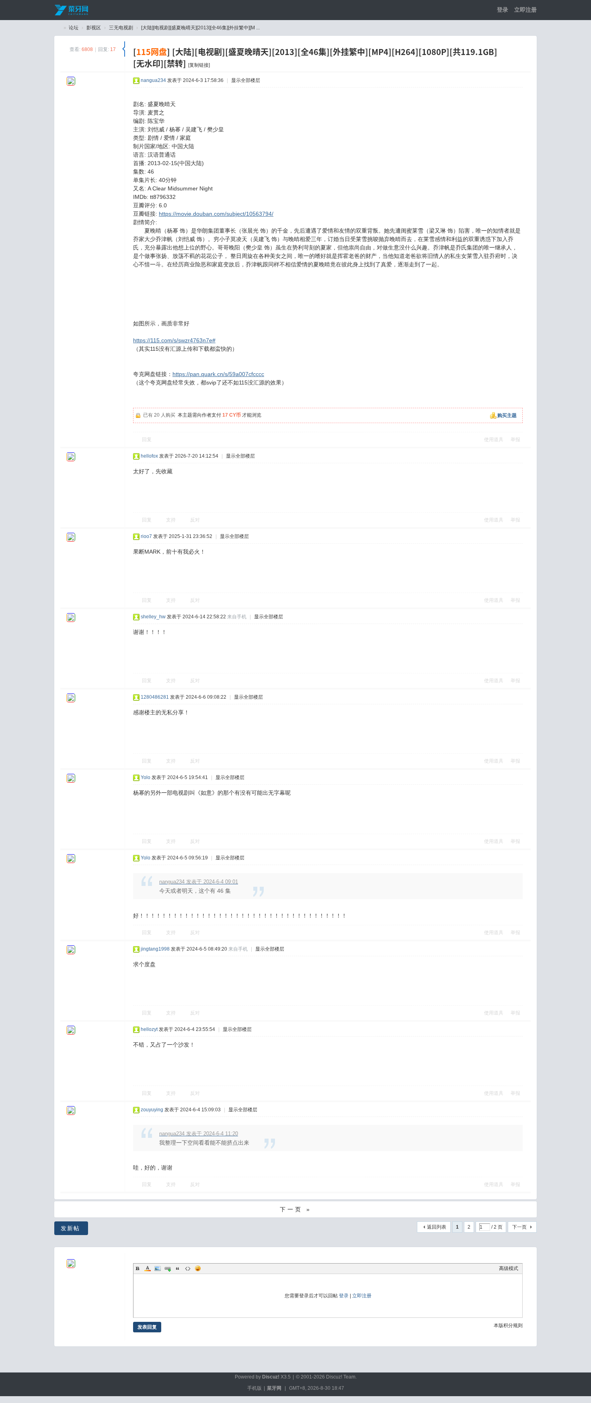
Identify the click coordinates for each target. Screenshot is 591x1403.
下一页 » (296, 1209)
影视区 (93, 28)
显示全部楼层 (245, 80)
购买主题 (507, 415)
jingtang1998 (155, 949)
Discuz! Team (340, 1377)
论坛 (73, 28)
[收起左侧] (123, 49)
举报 (515, 439)
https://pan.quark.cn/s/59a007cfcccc (218, 374)
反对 (195, 520)
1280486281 (155, 697)
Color (148, 1268)
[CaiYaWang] (72, 9)
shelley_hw (153, 617)
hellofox (149, 456)
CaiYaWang (57, 28)
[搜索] (458, 9)
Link (168, 1268)
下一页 (519, 1227)
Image (158, 1268)
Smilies (198, 1268)
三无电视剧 (121, 28)
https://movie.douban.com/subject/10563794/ (216, 214)
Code (188, 1268)
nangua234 (153, 80)
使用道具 (493, 439)
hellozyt (149, 1029)
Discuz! (270, 1377)
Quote (178, 1268)
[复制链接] (199, 65)
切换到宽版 (470, 9)
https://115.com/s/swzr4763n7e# (174, 340)
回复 (147, 439)
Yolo (145, 777)
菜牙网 (274, 1388)
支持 (171, 520)
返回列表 (436, 1227)
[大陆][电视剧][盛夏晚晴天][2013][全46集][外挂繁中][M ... (200, 28)
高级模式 (508, 1268)
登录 (502, 9)
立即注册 (525, 9)
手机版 (254, 1388)
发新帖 (70, 1228)
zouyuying (152, 1110)
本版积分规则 (508, 1325)
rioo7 (146, 536)
